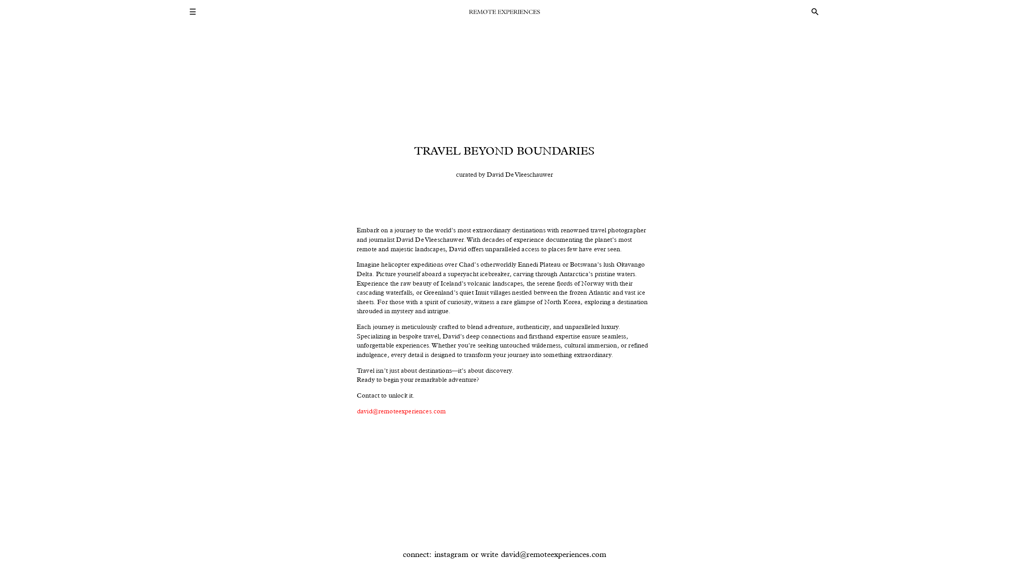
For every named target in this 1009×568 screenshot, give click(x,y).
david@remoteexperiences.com (401, 411)
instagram (451, 554)
